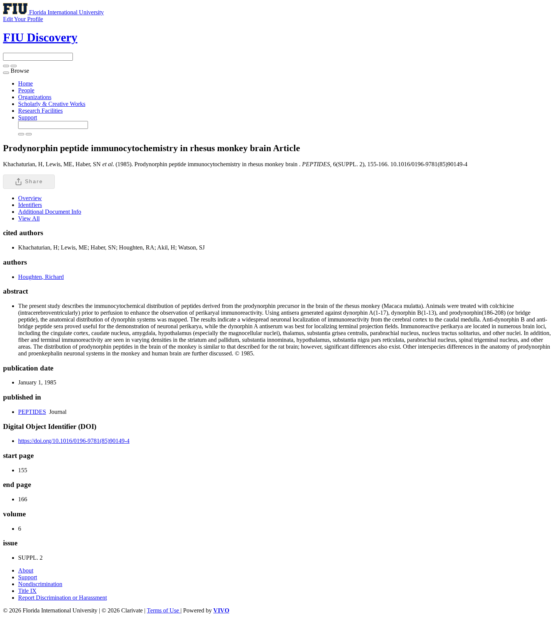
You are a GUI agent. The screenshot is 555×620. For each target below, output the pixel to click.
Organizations (34, 97)
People (26, 90)
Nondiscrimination (40, 584)
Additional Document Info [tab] (49, 211)
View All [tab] (29, 218)
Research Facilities (40, 110)
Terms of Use (163, 610)
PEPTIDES (32, 412)
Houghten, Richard (41, 277)
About (25, 570)
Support (27, 117)
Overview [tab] (30, 198)
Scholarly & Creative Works (51, 104)
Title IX (27, 591)
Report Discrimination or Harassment (62, 597)
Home (25, 83)
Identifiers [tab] (30, 205)
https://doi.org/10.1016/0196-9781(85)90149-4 (74, 441)
